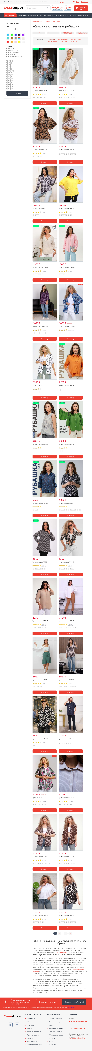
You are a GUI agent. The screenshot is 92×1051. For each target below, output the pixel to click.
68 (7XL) (10, 88)
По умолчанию (50, 39)
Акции (51, 1041)
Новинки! (68, 15)
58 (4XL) (10, 78)
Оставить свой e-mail (74, 1002)
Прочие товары (33, 1035)
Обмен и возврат (55, 1022)
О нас (5, 1)
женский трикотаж (63, 952)
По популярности (51, 41)
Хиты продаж (32, 1041)
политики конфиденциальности (76, 1037)
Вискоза (11, 48)
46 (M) (10, 67)
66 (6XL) (10, 86)
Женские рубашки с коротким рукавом (67, 33)
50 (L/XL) (11, 71)
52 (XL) (10, 73)
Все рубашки (38, 32)
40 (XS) (10, 61)
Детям (29, 1028)
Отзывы (52, 1038)
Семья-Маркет (14, 8)
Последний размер (80, 15)
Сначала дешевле (62, 39)
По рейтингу (73, 41)
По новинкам (62, 41)
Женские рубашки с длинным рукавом (82, 33)
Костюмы (32, 15)
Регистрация (84, 1)
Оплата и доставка (56, 1018)
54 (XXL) (10, 75)
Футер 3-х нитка (13, 52)
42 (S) (10, 63)
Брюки (39, 15)
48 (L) (10, 69)
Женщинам (31, 1022)
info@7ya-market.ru (76, 1028)
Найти (47, 8)
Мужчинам (31, 1025)
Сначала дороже (75, 39)
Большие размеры (36, 1)
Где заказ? (67, 10)
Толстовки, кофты (50, 15)
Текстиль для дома (34, 1032)
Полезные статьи (55, 1032)
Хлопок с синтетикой (15, 56)
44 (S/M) (11, 65)
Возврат (16, 1)
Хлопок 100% (12, 54)
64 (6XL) (10, 84)
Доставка (10, 1)
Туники (61, 15)
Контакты (44, 1)
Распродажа (22, 15)
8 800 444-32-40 (61, 7)
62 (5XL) (10, 82)
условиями (71, 1007)
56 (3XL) (10, 76)
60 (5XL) (10, 80)
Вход (77, 1)
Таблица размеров (24, 1)
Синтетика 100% (13, 50)
